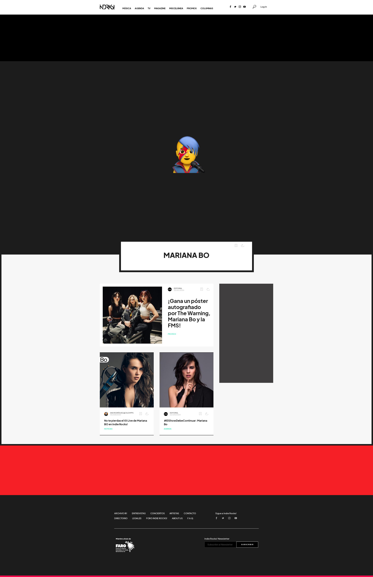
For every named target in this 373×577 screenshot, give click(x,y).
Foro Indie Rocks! (156, 518)
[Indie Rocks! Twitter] (235, 7)
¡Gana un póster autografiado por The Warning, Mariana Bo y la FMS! (189, 313)
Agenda (139, 8)
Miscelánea (176, 8)
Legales (136, 518)
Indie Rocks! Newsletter (216, 538)
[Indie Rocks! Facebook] (230, 7)
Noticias (108, 429)
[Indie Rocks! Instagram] (240, 7)
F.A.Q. (190, 518)
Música (126, 8)
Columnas (206, 8)
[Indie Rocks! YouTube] (244, 7)
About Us (177, 518)
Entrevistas (139, 513)
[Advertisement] (186, 37)
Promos (192, 8)
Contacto (190, 513)
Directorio (120, 518)
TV (149, 8)
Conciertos (157, 513)
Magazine (160, 8)
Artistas (174, 513)
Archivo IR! (120, 513)
